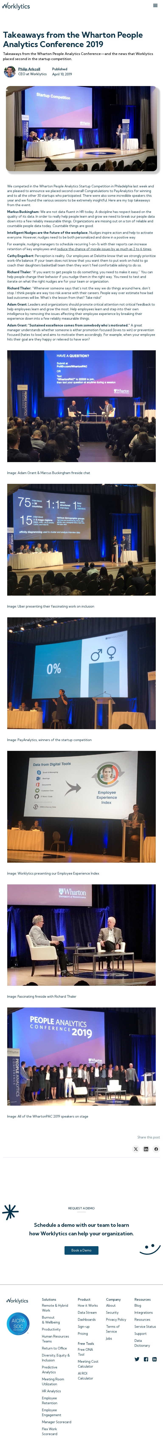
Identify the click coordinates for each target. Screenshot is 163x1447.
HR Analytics (51, 1391)
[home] (16, 5)
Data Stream (87, 1312)
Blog (138, 1305)
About (111, 1305)
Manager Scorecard (56, 1422)
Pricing (83, 1334)
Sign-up (84, 1327)
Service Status (145, 1327)
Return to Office (54, 1348)
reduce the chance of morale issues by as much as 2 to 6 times (104, 249)
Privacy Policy (116, 1320)
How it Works (88, 1305)
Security (112, 1312)
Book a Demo (81, 1250)
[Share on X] (136, 1149)
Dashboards (87, 1320)
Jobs (109, 1338)
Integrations (144, 1312)
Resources (142, 1320)
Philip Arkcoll (29, 69)
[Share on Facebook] (156, 1149)
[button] (155, 5)
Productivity (51, 1329)
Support (141, 1334)
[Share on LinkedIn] (146, 1149)
